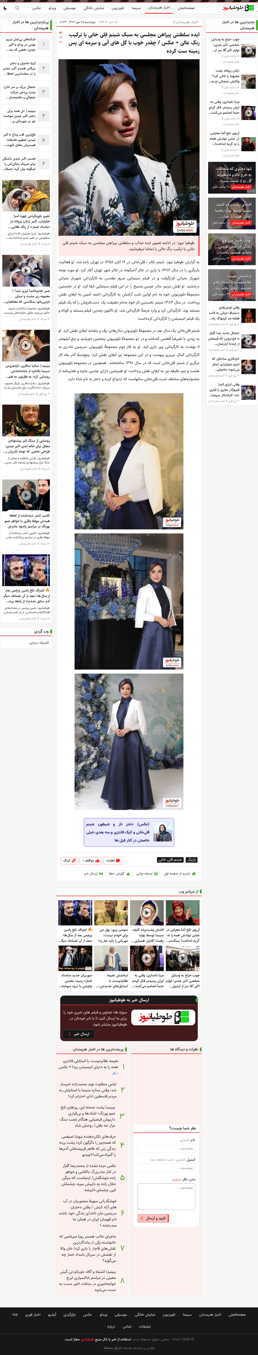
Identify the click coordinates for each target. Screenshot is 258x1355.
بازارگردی (69, 1315)
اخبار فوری (32, 1315)
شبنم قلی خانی (170, 860)
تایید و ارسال (156, 1218)
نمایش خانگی (94, 8)
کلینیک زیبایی (39, 643)
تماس (127, 1326)
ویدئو (52, 8)
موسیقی (69, 8)
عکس (36, 8)
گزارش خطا (116, 874)
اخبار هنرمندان (159, 8)
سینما (136, 8)
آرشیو (52, 1315)
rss (15, 1315)
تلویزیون (118, 8)
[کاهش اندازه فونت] (60, 42)
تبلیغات (145, 1326)
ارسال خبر (91, 874)
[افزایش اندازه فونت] (60, 33)
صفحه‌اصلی (186, 8)
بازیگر (192, 860)
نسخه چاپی (144, 874)
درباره (111, 1326)
